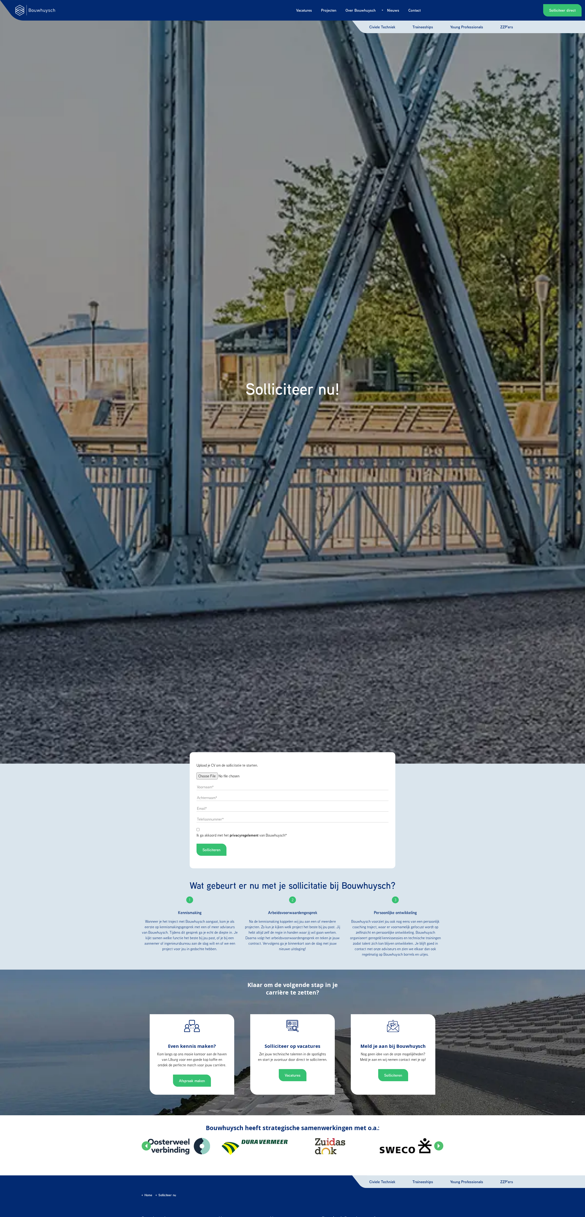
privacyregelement (244, 835)
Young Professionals (466, 26)
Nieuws (393, 10)
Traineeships (422, 26)
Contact (414, 10)
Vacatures (304, 10)
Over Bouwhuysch (361, 10)
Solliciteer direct (562, 10)
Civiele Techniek (382, 26)
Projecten (328, 10)
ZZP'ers (506, 26)
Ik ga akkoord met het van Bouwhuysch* (242, 835)
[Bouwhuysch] (35, 10)
